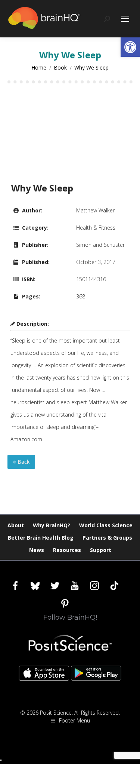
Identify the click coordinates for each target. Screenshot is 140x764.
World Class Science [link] (106, 525)
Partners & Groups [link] (107, 537)
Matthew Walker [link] (95, 210)
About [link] (15, 525)
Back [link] (22, 461)
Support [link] (100, 549)
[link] (130, 47)
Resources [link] (67, 549)
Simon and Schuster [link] (100, 244)
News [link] (36, 549)
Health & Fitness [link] (95, 227)
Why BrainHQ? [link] (51, 525)
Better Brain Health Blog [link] (41, 537)
